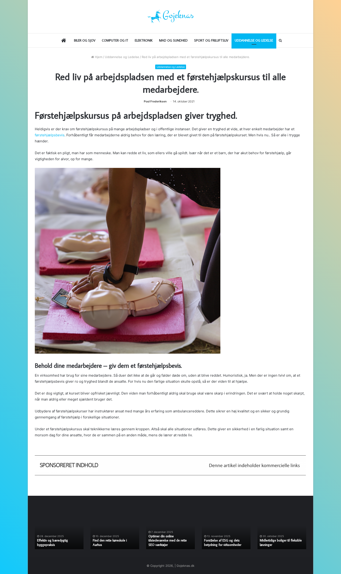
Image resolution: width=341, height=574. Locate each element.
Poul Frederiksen (155, 101)
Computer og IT (115, 40)
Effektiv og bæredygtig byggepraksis (52, 542)
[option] (59, 531)
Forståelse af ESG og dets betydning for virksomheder (222, 542)
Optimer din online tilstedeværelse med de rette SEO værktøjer (167, 540)
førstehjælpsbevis (49, 135)
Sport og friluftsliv (211, 40)
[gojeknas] (170, 16)
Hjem (98, 57)
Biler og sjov (84, 40)
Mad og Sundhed (173, 40)
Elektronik (144, 40)
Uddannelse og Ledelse (254, 40)
